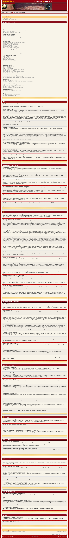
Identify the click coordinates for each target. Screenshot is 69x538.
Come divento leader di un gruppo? (9, 70)
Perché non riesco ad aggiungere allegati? (10, 49)
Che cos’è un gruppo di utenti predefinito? (10, 72)
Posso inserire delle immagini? (8, 59)
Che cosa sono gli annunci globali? (9, 60)
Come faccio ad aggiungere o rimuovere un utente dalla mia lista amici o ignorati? (18, 81)
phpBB (7, 536)
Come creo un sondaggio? (8, 45)
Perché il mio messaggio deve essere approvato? (12, 52)
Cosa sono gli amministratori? (8, 66)
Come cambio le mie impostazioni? (9, 35)
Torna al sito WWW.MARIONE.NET (19, 12)
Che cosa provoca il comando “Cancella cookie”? (12, 32)
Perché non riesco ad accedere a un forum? (11, 47)
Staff (63, 531)
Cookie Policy (36, 536)
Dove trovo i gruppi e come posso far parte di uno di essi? (13, 69)
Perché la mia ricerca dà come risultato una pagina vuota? (13, 85)
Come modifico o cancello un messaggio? (10, 43)
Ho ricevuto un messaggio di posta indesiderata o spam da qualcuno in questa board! (18, 77)
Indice (4, 16)
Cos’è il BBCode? (6, 56)
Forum (7, 12)
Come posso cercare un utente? (8, 86)
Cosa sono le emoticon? (7, 58)
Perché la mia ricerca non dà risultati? (10, 84)
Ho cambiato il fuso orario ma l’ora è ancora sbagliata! (13, 37)
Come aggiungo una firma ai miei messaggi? (11, 44)
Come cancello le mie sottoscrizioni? (9, 92)
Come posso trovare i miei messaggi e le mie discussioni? (13, 87)
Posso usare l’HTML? (7, 57)
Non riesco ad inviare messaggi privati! (10, 75)
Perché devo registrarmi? (7, 26)
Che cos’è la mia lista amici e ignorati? (10, 80)
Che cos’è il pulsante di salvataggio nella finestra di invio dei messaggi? (16, 51)
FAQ (11, 12)
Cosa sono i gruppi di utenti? (8, 68)
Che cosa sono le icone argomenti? (9, 63)
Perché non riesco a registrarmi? (9, 31)
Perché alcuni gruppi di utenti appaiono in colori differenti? (13, 71)
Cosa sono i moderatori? (7, 67)
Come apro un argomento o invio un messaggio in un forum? (14, 42)
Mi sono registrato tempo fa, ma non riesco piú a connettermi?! (14, 30)
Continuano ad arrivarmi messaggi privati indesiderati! (13, 76)
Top (3, 107)
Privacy (32, 536)
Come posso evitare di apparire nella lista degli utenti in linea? (14, 27)
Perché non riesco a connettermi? (9, 25)
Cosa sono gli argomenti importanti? (9, 62)
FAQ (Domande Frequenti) (11, 16)
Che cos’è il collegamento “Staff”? (9, 73)
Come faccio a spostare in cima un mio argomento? (12, 53)
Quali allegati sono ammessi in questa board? (11, 94)
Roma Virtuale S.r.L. (64, 536)
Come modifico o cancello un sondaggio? (10, 46)
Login (3, 12)
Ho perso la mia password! (8, 28)
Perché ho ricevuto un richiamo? (9, 50)
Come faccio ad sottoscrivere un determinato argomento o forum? (15, 91)
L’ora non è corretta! (6, 36)
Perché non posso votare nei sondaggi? (10, 48)
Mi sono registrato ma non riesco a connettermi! (11, 29)
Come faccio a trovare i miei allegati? (9, 95)
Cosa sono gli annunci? (7, 61)
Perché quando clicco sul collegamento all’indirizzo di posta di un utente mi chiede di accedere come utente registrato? (24, 39)
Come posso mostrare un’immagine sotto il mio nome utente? (14, 38)
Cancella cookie (59, 531)
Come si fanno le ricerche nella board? (10, 83)
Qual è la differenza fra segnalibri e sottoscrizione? (12, 90)
